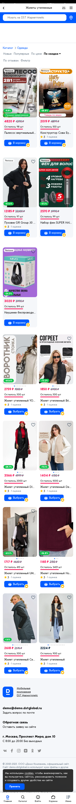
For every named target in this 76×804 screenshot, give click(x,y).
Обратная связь (15, 722)
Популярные (21, 53)
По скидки (51, 53)
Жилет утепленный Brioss (56, 400)
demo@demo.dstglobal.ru (22, 708)
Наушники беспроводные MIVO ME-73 (20, 312)
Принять (14, 786)
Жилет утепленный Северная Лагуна (20, 659)
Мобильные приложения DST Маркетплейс (27, 692)
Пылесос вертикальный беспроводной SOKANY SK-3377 (20, 132)
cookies (29, 773)
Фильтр (25, 60)
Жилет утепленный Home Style (56, 573)
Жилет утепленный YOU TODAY (20, 400)
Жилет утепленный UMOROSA (20, 573)
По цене (36, 53)
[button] (68, 798)
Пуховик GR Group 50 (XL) (20, 222)
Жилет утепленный (52, 659)
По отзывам (11, 60)
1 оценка (51, 136)
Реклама (9, 70)
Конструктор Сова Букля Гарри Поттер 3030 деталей (56, 132)
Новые (7, 53)
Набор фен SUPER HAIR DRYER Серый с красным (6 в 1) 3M (56, 222)
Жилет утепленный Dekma (56, 487)
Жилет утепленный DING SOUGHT (20, 487)
